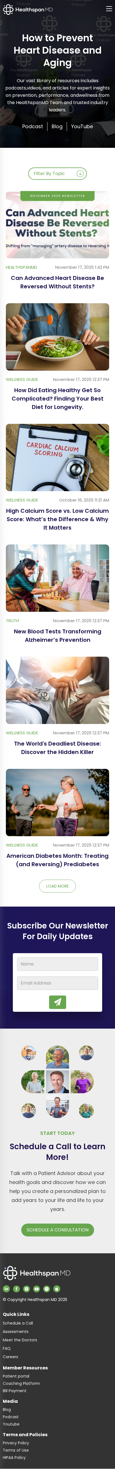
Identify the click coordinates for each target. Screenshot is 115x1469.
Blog (7, 1409)
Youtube (11, 1424)
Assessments (15, 1331)
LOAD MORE (57, 886)
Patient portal (16, 1376)
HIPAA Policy (14, 1457)
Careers (10, 1357)
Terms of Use (16, 1450)
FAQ (7, 1348)
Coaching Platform (21, 1383)
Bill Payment (15, 1391)
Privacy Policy (16, 1443)
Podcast (11, 1417)
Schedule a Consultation (57, 1230)
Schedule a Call (18, 1323)
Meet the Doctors (20, 1340)
